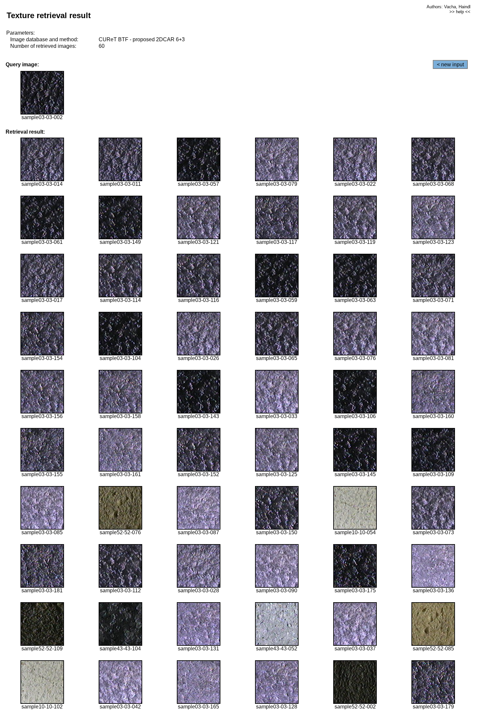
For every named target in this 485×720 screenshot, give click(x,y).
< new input (450, 64)
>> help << (459, 11)
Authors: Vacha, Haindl (448, 6)
